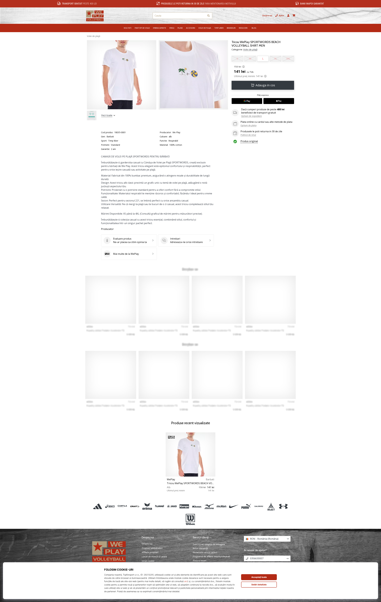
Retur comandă (200, 548)
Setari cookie (148, 561)
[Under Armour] (283, 506)
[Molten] (221, 506)
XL (275, 58)
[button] (203, 15)
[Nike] (234, 506)
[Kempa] (184, 506)
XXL (288, 58)
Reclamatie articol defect (205, 552)
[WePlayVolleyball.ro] (113, 551)
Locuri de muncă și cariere (154, 557)
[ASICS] (110, 506)
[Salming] (258, 506)
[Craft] (135, 506)
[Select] (271, 506)
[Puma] (246, 506)
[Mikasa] (196, 506)
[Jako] (172, 506)
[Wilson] (190, 520)
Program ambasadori (152, 548)
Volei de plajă (93, 36)
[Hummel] (159, 506)
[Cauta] (208, 15)
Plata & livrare (199, 560)
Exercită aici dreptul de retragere (209, 544)
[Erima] (147, 506)
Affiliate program (150, 552)
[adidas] (98, 506)
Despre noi (267, 15)
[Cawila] (122, 506)
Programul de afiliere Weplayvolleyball (211, 556)
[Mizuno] (209, 506)
